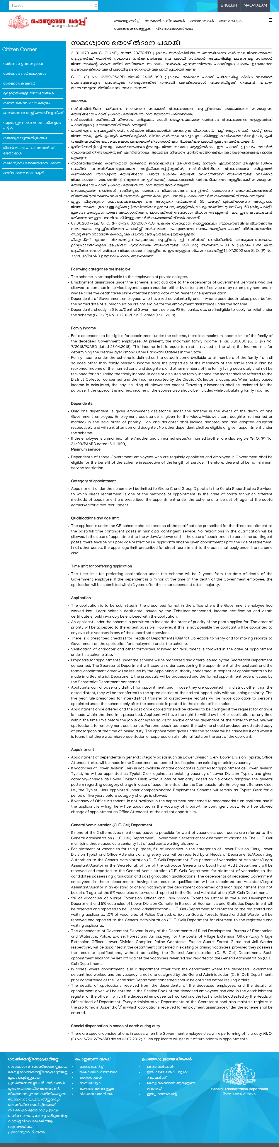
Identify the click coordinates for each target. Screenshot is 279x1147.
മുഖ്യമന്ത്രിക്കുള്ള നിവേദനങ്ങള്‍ (28, 94)
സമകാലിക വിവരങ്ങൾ (165, 21)
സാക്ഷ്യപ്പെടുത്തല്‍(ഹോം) (25, 138)
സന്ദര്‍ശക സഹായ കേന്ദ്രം (26, 103)
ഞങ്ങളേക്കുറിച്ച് (126, 21)
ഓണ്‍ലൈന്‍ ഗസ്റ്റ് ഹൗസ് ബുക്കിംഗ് (33, 113)
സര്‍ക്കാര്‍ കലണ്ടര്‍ (19, 84)
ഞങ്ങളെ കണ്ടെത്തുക (132, 29)
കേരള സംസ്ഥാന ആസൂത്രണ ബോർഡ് (170, 1086)
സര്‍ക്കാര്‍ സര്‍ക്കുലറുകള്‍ (24, 74)
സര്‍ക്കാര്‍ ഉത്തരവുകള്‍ (23, 64)
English (229, 6)
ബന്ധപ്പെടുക (230, 21)
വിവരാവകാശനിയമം (174, 29)
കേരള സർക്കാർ (160, 1067)
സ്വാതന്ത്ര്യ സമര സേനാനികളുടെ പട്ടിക (32, 126)
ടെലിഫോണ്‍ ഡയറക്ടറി (23, 173)
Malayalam (255, 6)
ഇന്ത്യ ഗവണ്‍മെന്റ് (161, 1094)
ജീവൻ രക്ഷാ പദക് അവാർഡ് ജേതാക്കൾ (28, 151)
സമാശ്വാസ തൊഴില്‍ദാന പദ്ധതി (32, 163)
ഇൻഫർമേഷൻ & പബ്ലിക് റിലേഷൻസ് (166, 1075)
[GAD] (57, 22)
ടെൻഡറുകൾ (202, 21)
